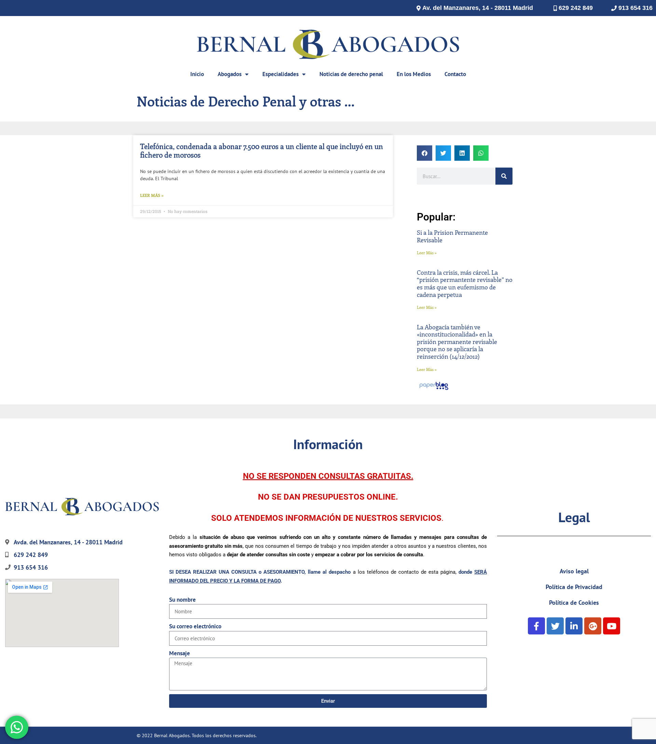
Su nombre (182, 599)
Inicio (197, 74)
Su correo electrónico (195, 626)
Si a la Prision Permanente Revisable (452, 236)
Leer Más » (152, 195)
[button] (424, 153)
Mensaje (179, 653)
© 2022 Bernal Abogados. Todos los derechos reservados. (197, 735)
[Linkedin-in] (574, 625)
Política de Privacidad (574, 587)
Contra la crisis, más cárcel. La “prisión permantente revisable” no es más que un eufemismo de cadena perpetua (464, 283)
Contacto (455, 74)
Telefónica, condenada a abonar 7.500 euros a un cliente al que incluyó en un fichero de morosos (261, 150)
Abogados (230, 74)
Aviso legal (574, 571)
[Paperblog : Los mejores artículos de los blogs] (434, 389)
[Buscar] (503, 176)
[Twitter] (555, 625)
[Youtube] (611, 625)
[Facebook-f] (536, 625)
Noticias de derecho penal (351, 74)
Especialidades (280, 74)
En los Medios (414, 74)
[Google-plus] (592, 625)
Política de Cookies (574, 602)
